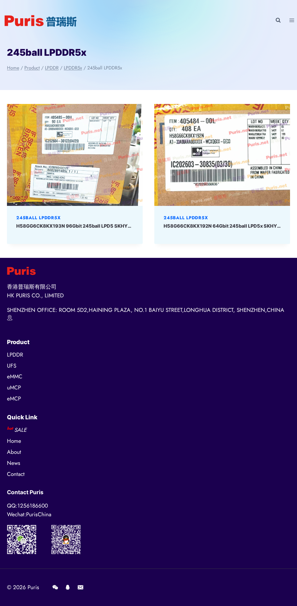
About (14, 452)
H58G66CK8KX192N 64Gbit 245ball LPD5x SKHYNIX (224, 226)
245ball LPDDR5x (38, 218)
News (13, 463)
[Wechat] (55, 587)
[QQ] (67, 587)
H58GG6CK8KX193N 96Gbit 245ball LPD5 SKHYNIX (76, 226)
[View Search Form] (278, 20)
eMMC (14, 376)
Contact (16, 474)
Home (14, 441)
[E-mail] (80, 587)
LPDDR (15, 355)
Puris (33, 587)
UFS (11, 366)
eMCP (14, 398)
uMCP (14, 387)
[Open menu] (291, 20)
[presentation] (75, 155)
